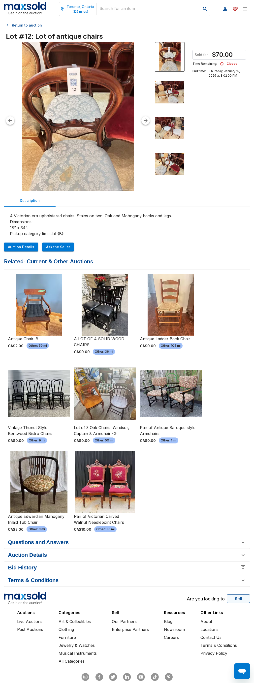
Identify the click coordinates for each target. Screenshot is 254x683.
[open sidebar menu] (245, 9)
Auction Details (21, 247)
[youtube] (141, 677)
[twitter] (113, 677)
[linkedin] (127, 677)
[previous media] (10, 120)
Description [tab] (30, 200)
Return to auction (27, 25)
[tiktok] (155, 677)
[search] (205, 9)
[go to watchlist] (235, 9)
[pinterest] (169, 677)
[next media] (145, 120)
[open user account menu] (225, 9)
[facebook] (99, 677)
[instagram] (85, 677)
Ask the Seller (58, 247)
